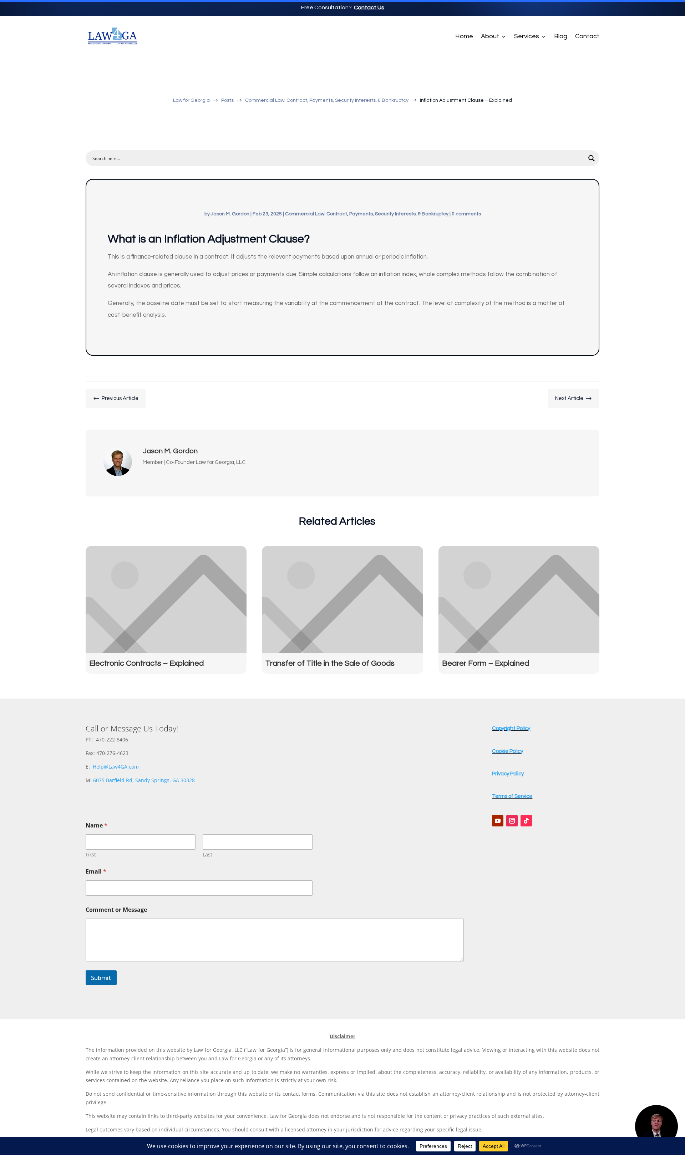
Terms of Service (512, 796)
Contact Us (369, 7)
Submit (101, 978)
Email (96, 871)
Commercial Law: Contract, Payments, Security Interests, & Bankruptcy (366, 213)
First (91, 854)
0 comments (466, 213)
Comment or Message (116, 909)
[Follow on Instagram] (512, 820)
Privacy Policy (508, 773)
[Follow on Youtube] (497, 820)
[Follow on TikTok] (526, 820)
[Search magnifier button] (592, 158)
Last (207, 854)
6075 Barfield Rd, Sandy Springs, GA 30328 (144, 780)
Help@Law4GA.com (116, 766)
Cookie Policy (507, 751)
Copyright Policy (511, 728)
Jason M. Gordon (230, 213)
